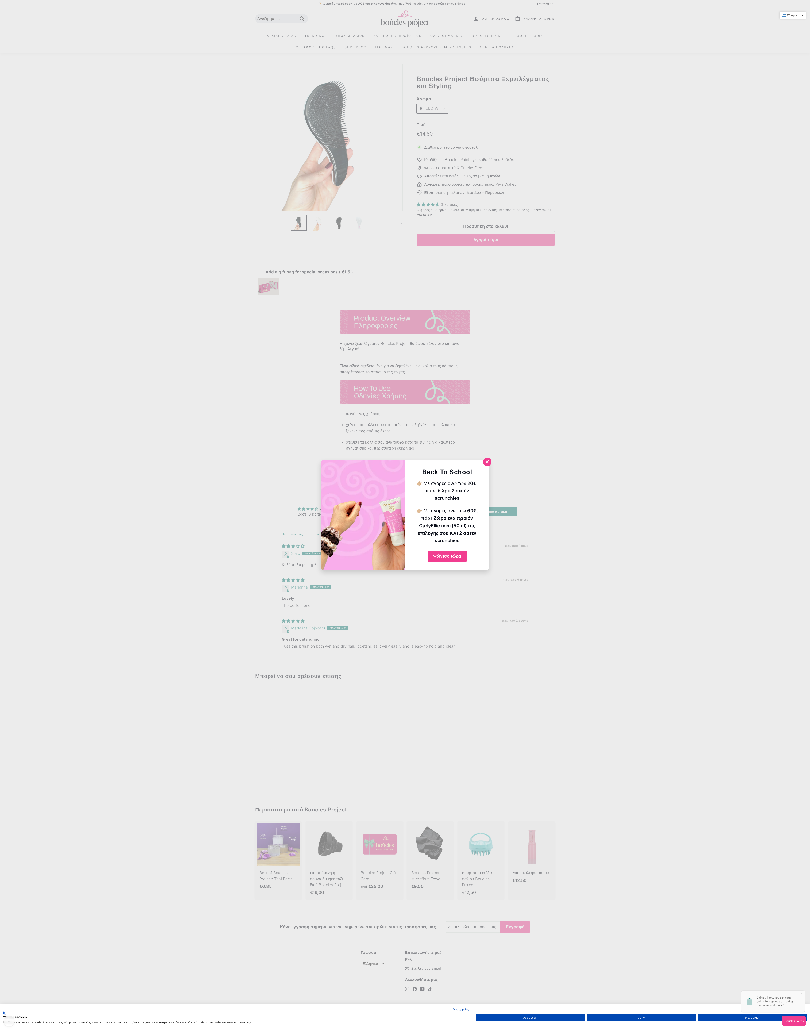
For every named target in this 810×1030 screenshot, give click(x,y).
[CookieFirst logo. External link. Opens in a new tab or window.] (4, 1013)
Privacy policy (460, 1009)
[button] (793, 15)
